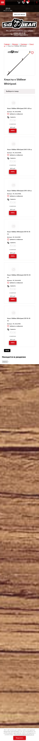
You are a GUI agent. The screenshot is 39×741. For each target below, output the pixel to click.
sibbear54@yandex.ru (21, 35)
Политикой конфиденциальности (24, 734)
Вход (36, 2)
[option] (19, 62)
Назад (7, 350)
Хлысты (5, 361)
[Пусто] (18, 2)
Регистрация (32, 2)
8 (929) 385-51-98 (19, 33)
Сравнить (13, 117)
